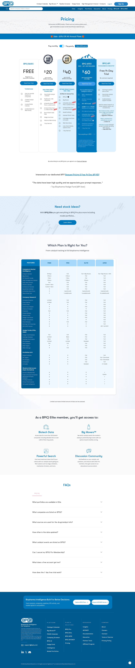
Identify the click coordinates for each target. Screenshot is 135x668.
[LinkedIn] (22, 652)
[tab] (37, 493)
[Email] (22, 645)
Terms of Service (82, 161)
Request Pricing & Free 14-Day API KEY (82, 175)
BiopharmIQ (89, 94)
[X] (26, 652)
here (38, 637)
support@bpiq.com (31, 645)
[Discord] (29, 652)
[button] (121, 4)
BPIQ (83, 94)
